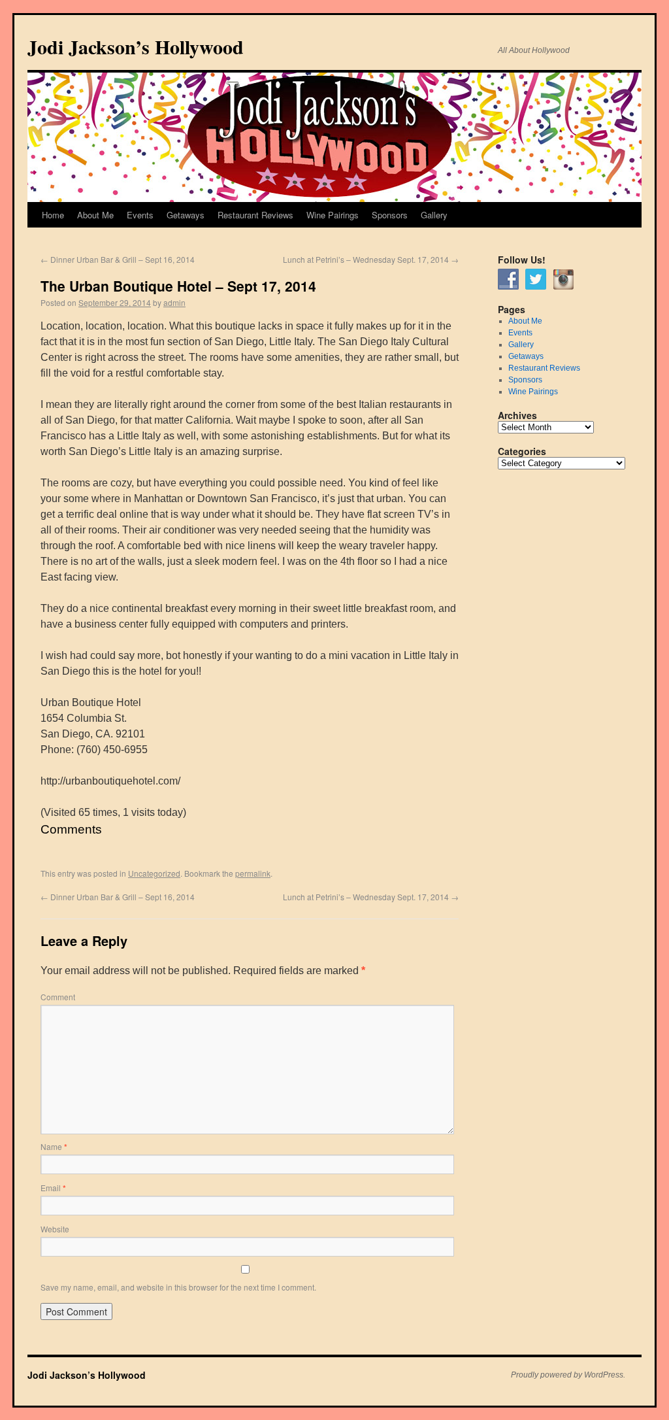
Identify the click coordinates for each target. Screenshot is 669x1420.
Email (53, 1187)
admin (174, 302)
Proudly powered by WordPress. (568, 1374)
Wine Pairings (332, 215)
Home (53, 215)
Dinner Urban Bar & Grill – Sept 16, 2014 (118, 259)
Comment (58, 996)
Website (55, 1228)
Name (54, 1146)
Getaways (185, 215)
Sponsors (390, 215)
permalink (252, 873)
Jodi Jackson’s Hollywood (135, 46)
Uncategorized (154, 873)
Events (140, 215)
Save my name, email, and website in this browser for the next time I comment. (178, 1287)
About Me (95, 215)
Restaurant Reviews (255, 215)
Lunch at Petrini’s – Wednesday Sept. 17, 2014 (371, 259)
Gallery (434, 215)
